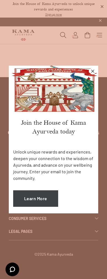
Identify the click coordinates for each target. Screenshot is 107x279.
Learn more (35, 198)
